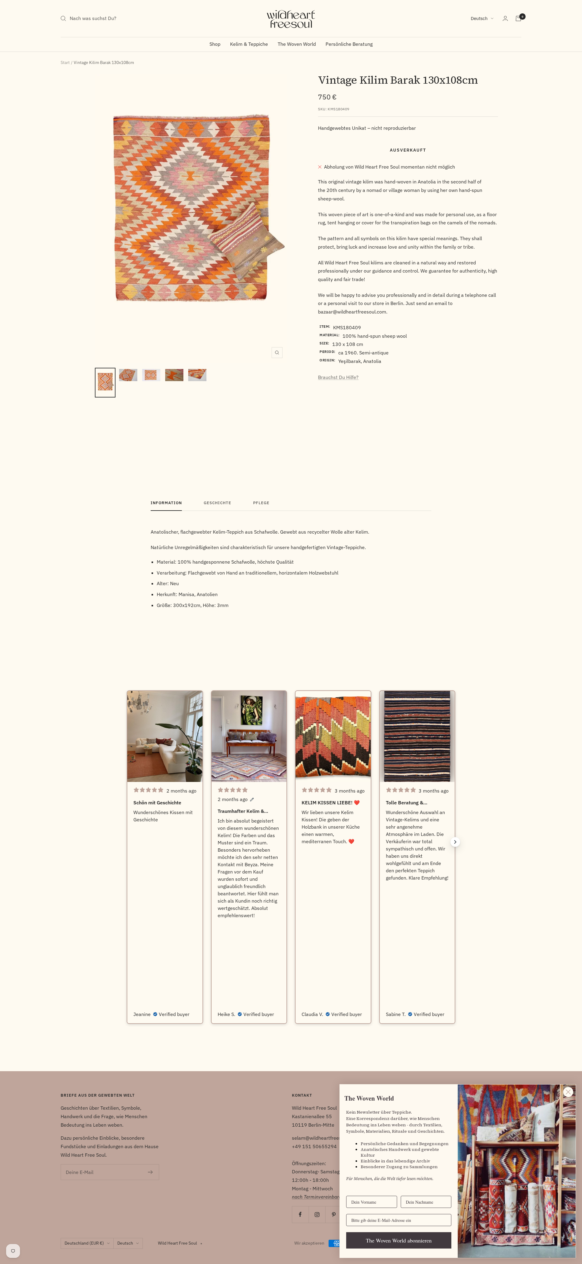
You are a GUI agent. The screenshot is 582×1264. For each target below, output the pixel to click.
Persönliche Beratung (349, 44)
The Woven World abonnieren (399, 1240)
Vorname (354, 1191)
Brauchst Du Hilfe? (338, 377)
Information (166, 503)
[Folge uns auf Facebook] (300, 1214)
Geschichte (217, 503)
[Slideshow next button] (455, 842)
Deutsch (479, 18)
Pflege (261, 503)
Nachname (410, 1191)
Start (65, 62)
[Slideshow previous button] (127, 842)
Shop (214, 44)
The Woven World (297, 44)
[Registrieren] (150, 1172)
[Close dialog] (568, 1092)
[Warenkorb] (518, 18)
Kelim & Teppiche (249, 44)
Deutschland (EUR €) (84, 1243)
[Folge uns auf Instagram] (317, 1214)
